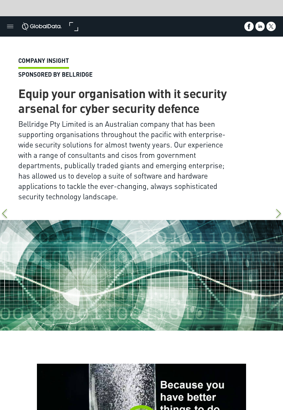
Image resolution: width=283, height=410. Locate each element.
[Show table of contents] (10, 26)
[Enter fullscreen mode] (74, 26)
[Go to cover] (41, 26)
